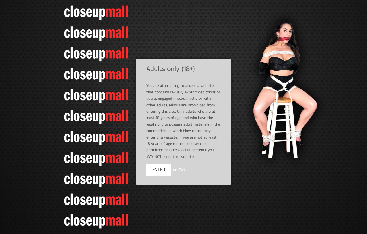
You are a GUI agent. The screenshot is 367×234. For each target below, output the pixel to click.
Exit (182, 170)
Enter (158, 169)
